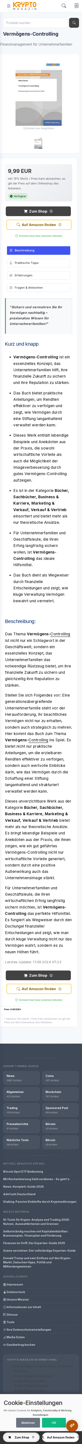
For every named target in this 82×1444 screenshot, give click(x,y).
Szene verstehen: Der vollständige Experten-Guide (39, 1250)
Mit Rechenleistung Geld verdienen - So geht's (36, 1179)
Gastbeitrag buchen (20, 1344)
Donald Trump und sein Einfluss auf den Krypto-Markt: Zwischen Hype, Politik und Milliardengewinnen (37, 1262)
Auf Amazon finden (39, 225)
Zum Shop (38, 211)
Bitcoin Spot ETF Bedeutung (23, 1171)
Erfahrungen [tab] (23, 275)
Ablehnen (28, 1423)
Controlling (60, 634)
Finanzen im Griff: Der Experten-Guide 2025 (34, 1243)
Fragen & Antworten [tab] (29, 287)
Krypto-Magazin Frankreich (33, 1376)
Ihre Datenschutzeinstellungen (28, 1329)
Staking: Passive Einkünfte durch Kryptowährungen (39, 1201)
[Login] (76, 6)
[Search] (64, 6)
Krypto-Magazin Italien (30, 1390)
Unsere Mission (17, 1299)
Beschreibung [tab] (24, 250)
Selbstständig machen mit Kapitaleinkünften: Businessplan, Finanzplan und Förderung (35, 1233)
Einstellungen (40, 1414)
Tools (10, 1322)
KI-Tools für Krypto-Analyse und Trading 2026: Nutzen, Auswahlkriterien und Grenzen (36, 1221)
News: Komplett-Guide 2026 (23, 1186)
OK (54, 1423)
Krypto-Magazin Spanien (31, 1385)
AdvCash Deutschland (19, 1194)
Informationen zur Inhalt (23, 1307)
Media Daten (15, 1337)
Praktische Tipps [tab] (27, 262)
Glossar (12, 1314)
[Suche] (74, 23)
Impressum (14, 1284)
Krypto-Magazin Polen (30, 1381)
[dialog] (41, 1412)
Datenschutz (15, 1292)
